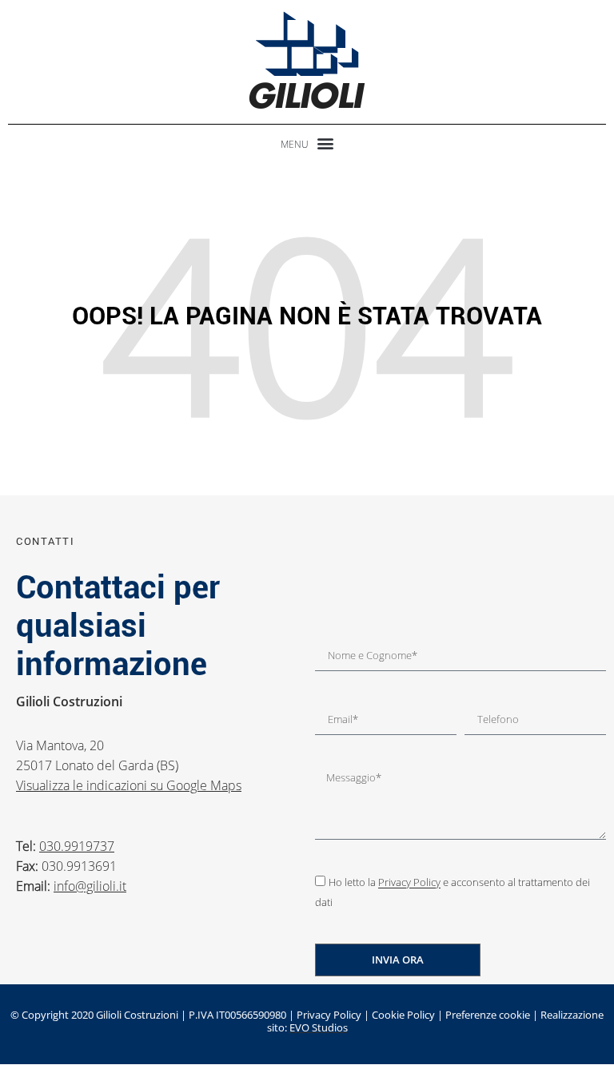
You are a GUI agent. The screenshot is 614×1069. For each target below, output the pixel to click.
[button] (307, 143)
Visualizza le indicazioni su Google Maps (128, 785)
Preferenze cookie (487, 1014)
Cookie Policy (403, 1014)
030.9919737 (76, 846)
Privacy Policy (409, 883)
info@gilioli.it (90, 886)
